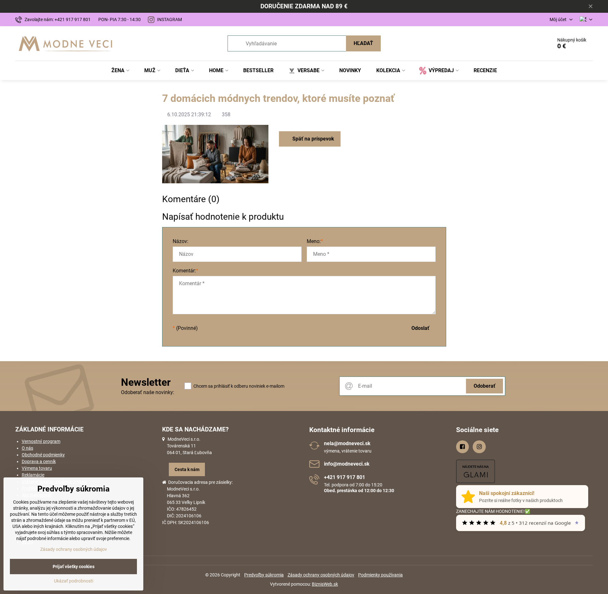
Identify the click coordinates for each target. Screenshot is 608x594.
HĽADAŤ (363, 43)
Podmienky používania (380, 574)
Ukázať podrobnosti (73, 580)
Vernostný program (41, 441)
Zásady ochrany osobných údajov (321, 574)
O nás (27, 448)
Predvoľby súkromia (264, 574)
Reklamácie (33, 474)
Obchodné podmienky (43, 454)
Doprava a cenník (39, 461)
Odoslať (420, 328)
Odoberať (484, 386)
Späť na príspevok (312, 139)
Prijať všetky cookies (73, 566)
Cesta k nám (187, 469)
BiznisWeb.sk (325, 584)
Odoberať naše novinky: (147, 392)
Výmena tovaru (37, 468)
